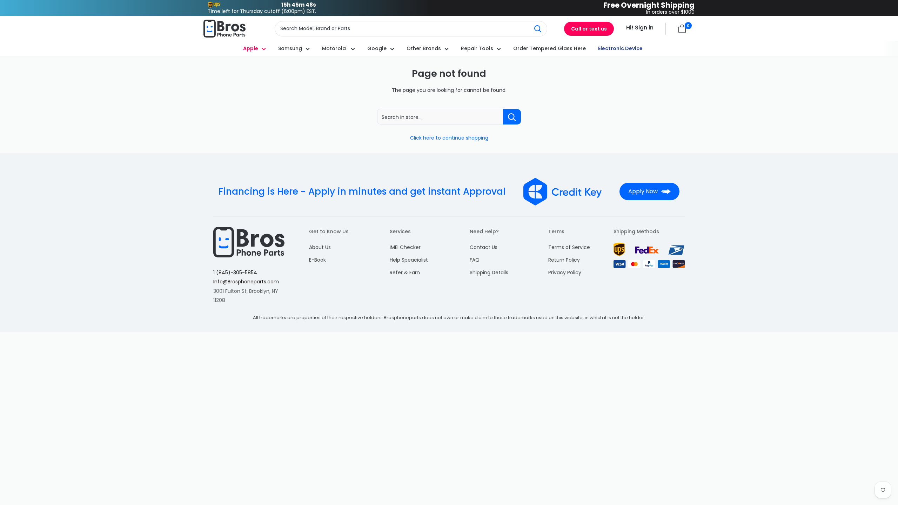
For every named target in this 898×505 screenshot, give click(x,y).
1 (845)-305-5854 (235, 272)
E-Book (317, 259)
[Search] (538, 28)
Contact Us (483, 247)
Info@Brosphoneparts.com (246, 281)
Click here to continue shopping (449, 137)
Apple (250, 48)
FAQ (475, 259)
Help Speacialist (409, 259)
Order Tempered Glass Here (549, 48)
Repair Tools (477, 48)
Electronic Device (620, 48)
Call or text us (589, 28)
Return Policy (564, 259)
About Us (320, 247)
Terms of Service (569, 247)
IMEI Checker (405, 247)
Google (377, 48)
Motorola (334, 48)
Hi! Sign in (640, 27)
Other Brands (424, 48)
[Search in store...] (512, 116)
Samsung (290, 48)
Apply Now (643, 191)
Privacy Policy (564, 272)
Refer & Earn (405, 272)
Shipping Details (489, 272)
